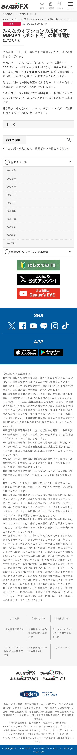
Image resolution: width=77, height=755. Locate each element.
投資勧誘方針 (62, 618)
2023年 (11, 194)
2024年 (11, 186)
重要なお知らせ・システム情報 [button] (30, 251)
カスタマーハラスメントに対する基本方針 (61, 633)
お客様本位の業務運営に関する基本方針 (37, 633)
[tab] (38, 162)
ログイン (59, 8)
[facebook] (22, 324)
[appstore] (26, 352)
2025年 (11, 178)
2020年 (11, 218)
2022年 (11, 202)
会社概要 (14, 618)
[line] (43, 324)
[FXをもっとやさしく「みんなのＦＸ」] (14, 4)
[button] (66, 162)
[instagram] (54, 324)
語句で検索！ (14, 140)
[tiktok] (65, 324)
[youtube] (33, 324)
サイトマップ (62, 647)
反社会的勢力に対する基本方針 (37, 649)
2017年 (11, 243)
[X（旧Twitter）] (11, 324)
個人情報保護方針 (14, 629)
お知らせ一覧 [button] (19, 162)
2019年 (11, 226)
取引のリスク (38, 618)
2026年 (11, 170)
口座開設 (50, 8)
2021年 (11, 210)
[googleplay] (51, 352)
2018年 (11, 235)
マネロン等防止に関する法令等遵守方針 (13, 651)
